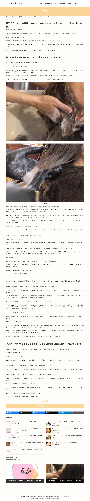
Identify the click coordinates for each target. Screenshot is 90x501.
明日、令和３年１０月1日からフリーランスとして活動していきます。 (27, 435)
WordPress (37, 498)
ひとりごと (16, 457)
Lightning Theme (44, 498)
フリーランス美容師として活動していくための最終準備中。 (65, 442)
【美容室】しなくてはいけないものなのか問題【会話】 (24, 421)
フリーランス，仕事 (18, 459)
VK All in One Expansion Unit (54, 498)
